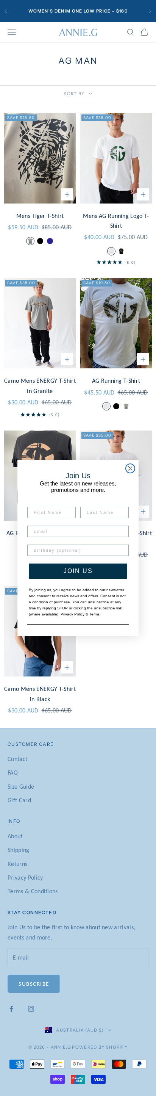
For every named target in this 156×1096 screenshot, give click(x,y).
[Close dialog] (130, 468)
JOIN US (78, 571)
